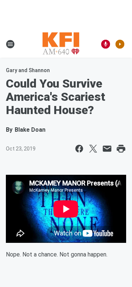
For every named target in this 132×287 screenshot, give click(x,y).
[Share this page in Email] (107, 149)
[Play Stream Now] (119, 44)
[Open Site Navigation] (10, 44)
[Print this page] (121, 149)
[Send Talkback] (105, 44)
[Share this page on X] (93, 149)
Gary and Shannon (28, 70)
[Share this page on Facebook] (79, 149)
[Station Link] (61, 44)
